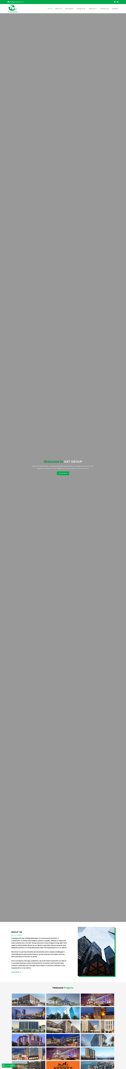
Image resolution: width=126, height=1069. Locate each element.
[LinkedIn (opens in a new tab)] (117, 2)
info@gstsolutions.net (16, 2)
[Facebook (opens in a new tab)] (114, 2)
